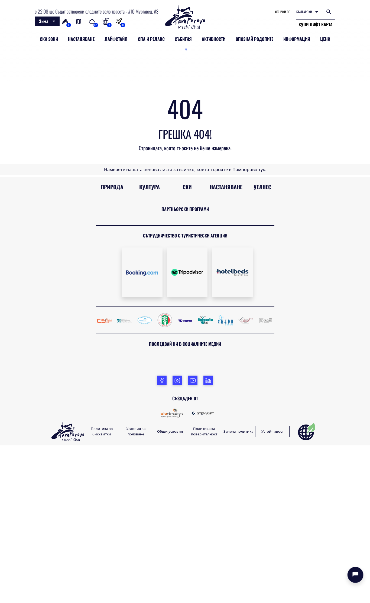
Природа (112, 344)
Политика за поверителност (204, 589)
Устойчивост (272, 588)
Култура (149, 344)
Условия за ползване (135, 589)
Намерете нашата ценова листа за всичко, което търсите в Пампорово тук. (185, 327)
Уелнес (262, 344)
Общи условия (170, 588)
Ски (187, 344)
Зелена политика (238, 588)
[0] (119, 21)
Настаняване (226, 344)
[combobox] (47, 21)
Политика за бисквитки (102, 589)
